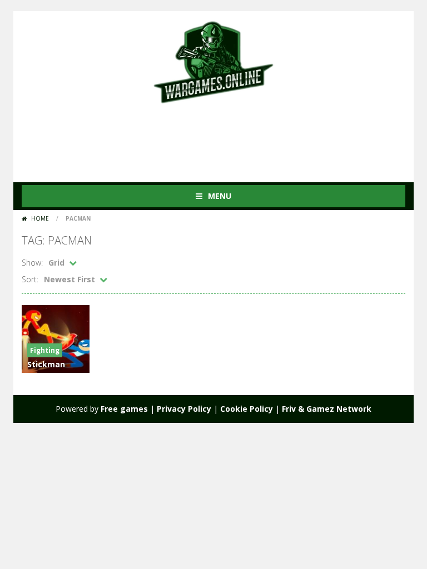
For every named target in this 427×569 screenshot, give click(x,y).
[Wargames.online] (213, 61)
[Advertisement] (224, 138)
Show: (32, 262)
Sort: (30, 279)
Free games (124, 408)
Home (40, 218)
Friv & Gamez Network (326, 408)
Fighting (44, 350)
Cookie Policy (246, 408)
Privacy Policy (184, 408)
